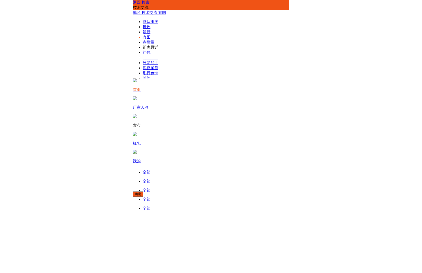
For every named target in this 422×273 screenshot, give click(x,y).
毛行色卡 (150, 73)
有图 (146, 37)
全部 (146, 172)
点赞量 (148, 42)
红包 (146, 52)
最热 (146, 27)
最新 (146, 32)
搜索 (145, 2)
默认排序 (150, 22)
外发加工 (150, 63)
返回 (137, 2)
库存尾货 (150, 68)
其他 (146, 78)
